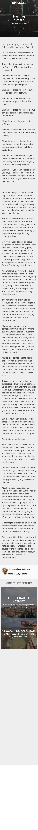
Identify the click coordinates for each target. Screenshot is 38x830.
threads (18, 3)
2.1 (25, 3)
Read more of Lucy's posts (15, 573)
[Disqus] (19, 679)
